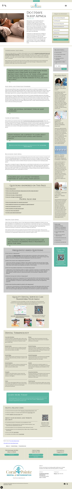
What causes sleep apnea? (12, 193)
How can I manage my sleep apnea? (14, 197)
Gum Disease (58, 56)
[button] (3, 6)
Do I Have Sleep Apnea (14, 440)
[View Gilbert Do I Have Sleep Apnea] (12, 41)
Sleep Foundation (17, 255)
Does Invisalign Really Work (60, 232)
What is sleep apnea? (11, 188)
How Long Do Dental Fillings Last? (60, 88)
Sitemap (10, 484)
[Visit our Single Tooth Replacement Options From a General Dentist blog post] (61, 153)
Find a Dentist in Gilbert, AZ (60, 62)
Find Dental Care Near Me (61, 242)
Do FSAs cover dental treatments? (13, 212)
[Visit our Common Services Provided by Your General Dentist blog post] (61, 118)
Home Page (30, 412)
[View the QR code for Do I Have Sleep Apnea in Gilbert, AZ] (38, 313)
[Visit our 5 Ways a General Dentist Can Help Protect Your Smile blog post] (61, 189)
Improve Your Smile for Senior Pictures (60, 235)
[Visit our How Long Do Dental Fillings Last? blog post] (61, 85)
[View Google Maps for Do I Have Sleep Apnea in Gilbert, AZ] (20, 314)
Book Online (36, 456)
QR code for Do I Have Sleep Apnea (11, 443)
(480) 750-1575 (40, 399)
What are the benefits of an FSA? (13, 206)
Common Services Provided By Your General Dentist (60, 123)
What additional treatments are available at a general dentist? (20, 204)
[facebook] (65, 484)
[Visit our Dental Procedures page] (40, 326)
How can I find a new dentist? (12, 210)
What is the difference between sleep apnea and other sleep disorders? (22, 190)
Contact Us (60, 454)
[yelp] (67, 484)
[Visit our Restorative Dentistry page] (15, 326)
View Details (16, 432)
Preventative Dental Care (61, 237)
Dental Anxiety (59, 52)
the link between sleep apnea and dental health (33, 120)
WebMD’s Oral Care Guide (15, 414)
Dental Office (58, 240)
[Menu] (65, 6)
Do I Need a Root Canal (60, 54)
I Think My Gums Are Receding (60, 59)
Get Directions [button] (11, 454)
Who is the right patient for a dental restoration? (17, 202)
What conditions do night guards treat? (15, 208)
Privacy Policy (6, 484)
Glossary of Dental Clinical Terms (27, 410)
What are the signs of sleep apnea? (14, 195)
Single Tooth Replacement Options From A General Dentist (61, 157)
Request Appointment (36, 454)
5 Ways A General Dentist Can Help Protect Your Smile (61, 194)
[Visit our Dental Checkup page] (28, 326)
